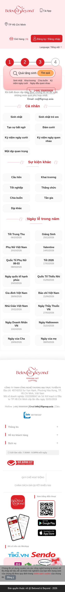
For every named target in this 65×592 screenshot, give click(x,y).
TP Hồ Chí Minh (17, 24)
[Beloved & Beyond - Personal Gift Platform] (32, 375)
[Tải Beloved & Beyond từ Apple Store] (47, 533)
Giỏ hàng (21, 39)
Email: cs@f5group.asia (40, 99)
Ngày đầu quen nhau (40, 83)
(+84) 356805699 (43, 90)
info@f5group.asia (44, 406)
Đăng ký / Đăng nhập (48, 39)
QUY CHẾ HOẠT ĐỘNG (33, 477)
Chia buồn (43, 80)
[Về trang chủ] (20, 10)
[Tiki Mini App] (19, 554)
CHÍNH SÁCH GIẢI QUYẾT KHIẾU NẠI (33, 485)
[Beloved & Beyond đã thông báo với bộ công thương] (20, 463)
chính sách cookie (42, 573)
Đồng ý (10, 577)
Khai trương (30, 80)
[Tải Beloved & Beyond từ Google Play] (47, 523)
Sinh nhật (17, 80)
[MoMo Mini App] (19, 565)
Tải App (46, 10)
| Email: (24, 406)
